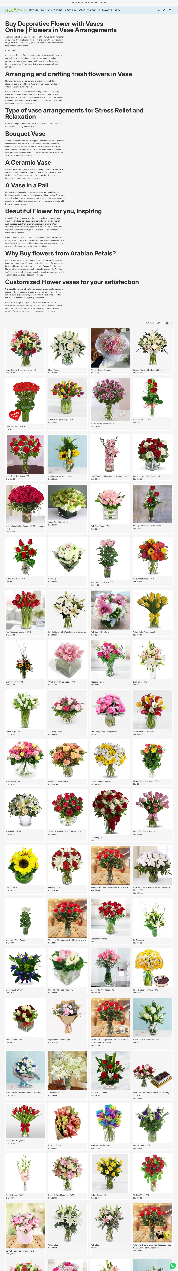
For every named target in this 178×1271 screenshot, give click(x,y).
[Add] (41, 363)
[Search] (159, 10)
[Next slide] (41, 348)
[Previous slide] (10, 348)
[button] (160, 323)
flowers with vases (52, 37)
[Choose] (41, 420)
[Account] (164, 10)
